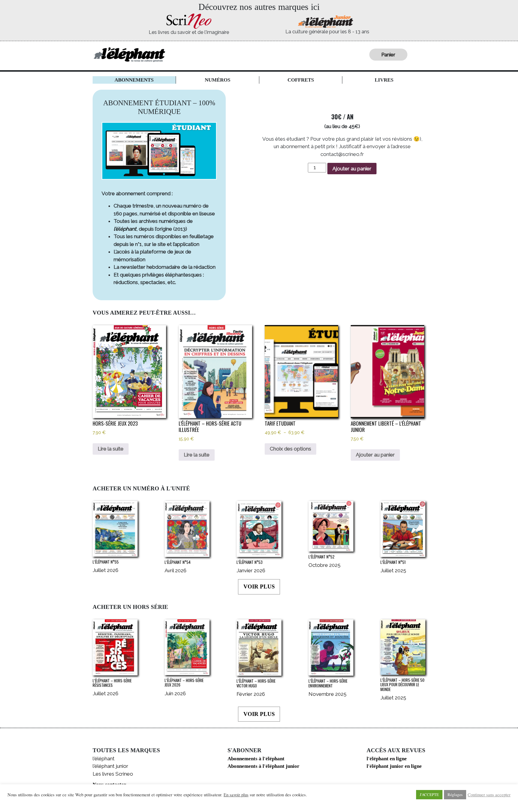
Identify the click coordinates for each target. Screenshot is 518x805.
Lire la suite (111, 449)
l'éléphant (104, 759)
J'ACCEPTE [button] (429, 794)
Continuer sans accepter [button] (489, 795)
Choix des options (290, 449)
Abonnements (134, 80)
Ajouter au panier (351, 169)
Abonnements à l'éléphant (256, 759)
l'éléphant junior (110, 766)
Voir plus (259, 586)
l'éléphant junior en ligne (394, 766)
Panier (388, 55)
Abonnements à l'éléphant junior (263, 766)
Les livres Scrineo (113, 774)
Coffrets (300, 80)
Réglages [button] (455, 794)
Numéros (217, 80)
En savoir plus (236, 795)
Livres (384, 80)
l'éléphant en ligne (387, 759)
